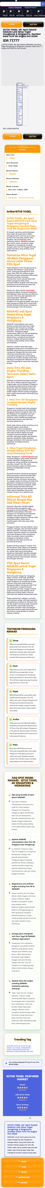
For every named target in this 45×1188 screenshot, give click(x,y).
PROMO (23, 1161)
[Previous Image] (3, 65)
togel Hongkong (27, 457)
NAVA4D (24, 241)
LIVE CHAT (24, 1183)
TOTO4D (10, 1046)
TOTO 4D (31, 510)
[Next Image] (42, 65)
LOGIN (12, 24)
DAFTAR (33, 24)
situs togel (30, 290)
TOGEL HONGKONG (23, 1048)
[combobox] (20, 4)
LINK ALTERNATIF (23, 1178)
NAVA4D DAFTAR (26, 1051)
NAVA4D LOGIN (13, 1051)
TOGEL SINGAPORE (14, 1050)
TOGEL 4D (11, 1048)
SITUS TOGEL (26, 1046)
